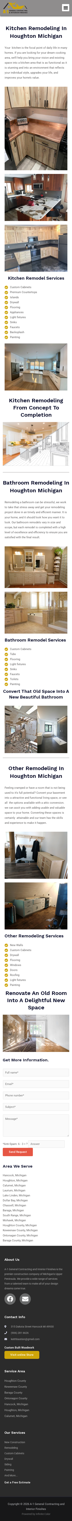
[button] (65, 7)
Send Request (18, 1152)
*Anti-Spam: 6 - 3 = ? (15, 1144)
